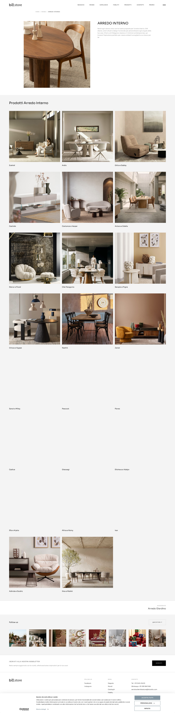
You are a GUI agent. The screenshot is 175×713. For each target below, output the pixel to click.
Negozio (81, 5)
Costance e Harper (70, 226)
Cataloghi (104, 5)
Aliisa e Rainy (67, 530)
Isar (116, 530)
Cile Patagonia (68, 287)
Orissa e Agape (15, 348)
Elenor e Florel (15, 287)
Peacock (65, 409)
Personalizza (146, 703)
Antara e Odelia (121, 226)
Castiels (12, 226)
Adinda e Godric (16, 591)
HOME (37, 11)
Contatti (140, 5)
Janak (117, 348)
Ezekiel (12, 165)
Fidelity (116, 5)
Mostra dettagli (41, 709)
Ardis (64, 165)
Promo (151, 5)
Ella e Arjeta (14, 530)
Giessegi (65, 470)
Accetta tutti (147, 697)
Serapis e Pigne (121, 287)
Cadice (12, 470)
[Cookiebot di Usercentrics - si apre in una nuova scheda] (24, 709)
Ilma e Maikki (67, 591)
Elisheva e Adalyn (122, 470)
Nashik (65, 348)
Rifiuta (147, 708)
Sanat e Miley (14, 409)
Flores (117, 409)
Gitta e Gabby (120, 165)
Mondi (92, 5)
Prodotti (128, 5)
